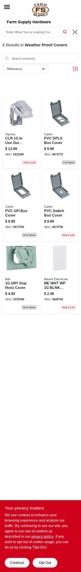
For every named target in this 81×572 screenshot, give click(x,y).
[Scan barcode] (75, 32)
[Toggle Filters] (75, 68)
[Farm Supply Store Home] (40, 10)
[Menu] (7, 7)
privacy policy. (42, 536)
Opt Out (45, 563)
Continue (17, 563)
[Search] (65, 31)
